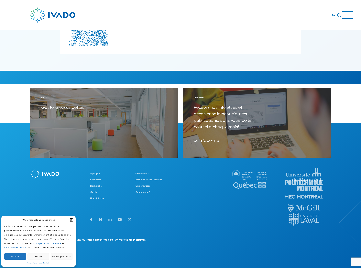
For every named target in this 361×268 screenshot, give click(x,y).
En (333, 15)
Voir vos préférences (61, 256)
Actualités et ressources (148, 179)
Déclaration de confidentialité (38, 263)
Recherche (96, 186)
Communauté (142, 192)
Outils (93, 192)
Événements (142, 173)
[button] (71, 220)
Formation (95, 179)
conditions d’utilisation (15, 247)
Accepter (15, 256)
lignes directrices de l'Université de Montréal (115, 239)
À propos (95, 173)
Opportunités (142, 186)
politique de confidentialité (47, 243)
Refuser (38, 256)
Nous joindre (97, 198)
